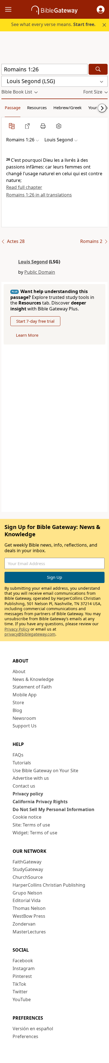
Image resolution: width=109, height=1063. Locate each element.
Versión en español (33, 1028)
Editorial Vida (27, 900)
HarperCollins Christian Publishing (49, 885)
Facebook (23, 960)
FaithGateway (27, 862)
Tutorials (22, 763)
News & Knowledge (33, 679)
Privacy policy (28, 794)
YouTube (22, 999)
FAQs (18, 755)
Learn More (27, 335)
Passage (12, 107)
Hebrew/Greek (67, 107)
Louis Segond (33, 262)
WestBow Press (29, 916)
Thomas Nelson (29, 908)
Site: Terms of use (31, 825)
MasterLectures (29, 932)
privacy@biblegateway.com (29, 634)
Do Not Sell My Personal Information (53, 809)
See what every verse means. (53, 24)
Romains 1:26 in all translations (39, 195)
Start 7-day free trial (35, 321)
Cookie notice (27, 817)
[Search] (98, 69)
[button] (101, 9)
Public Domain (39, 272)
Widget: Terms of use (35, 833)
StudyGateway (28, 869)
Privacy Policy (16, 629)
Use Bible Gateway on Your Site (45, 770)
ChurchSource (28, 877)
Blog (17, 710)
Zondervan (24, 924)
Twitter (20, 992)
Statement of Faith (32, 687)
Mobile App (25, 695)
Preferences (25, 1036)
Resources (37, 107)
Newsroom (24, 718)
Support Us (25, 726)
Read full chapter (24, 187)
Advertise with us (31, 778)
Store (18, 702)
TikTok (19, 984)
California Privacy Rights (40, 802)
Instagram (24, 968)
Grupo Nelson (27, 893)
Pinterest (22, 976)
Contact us (24, 786)
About (19, 671)
